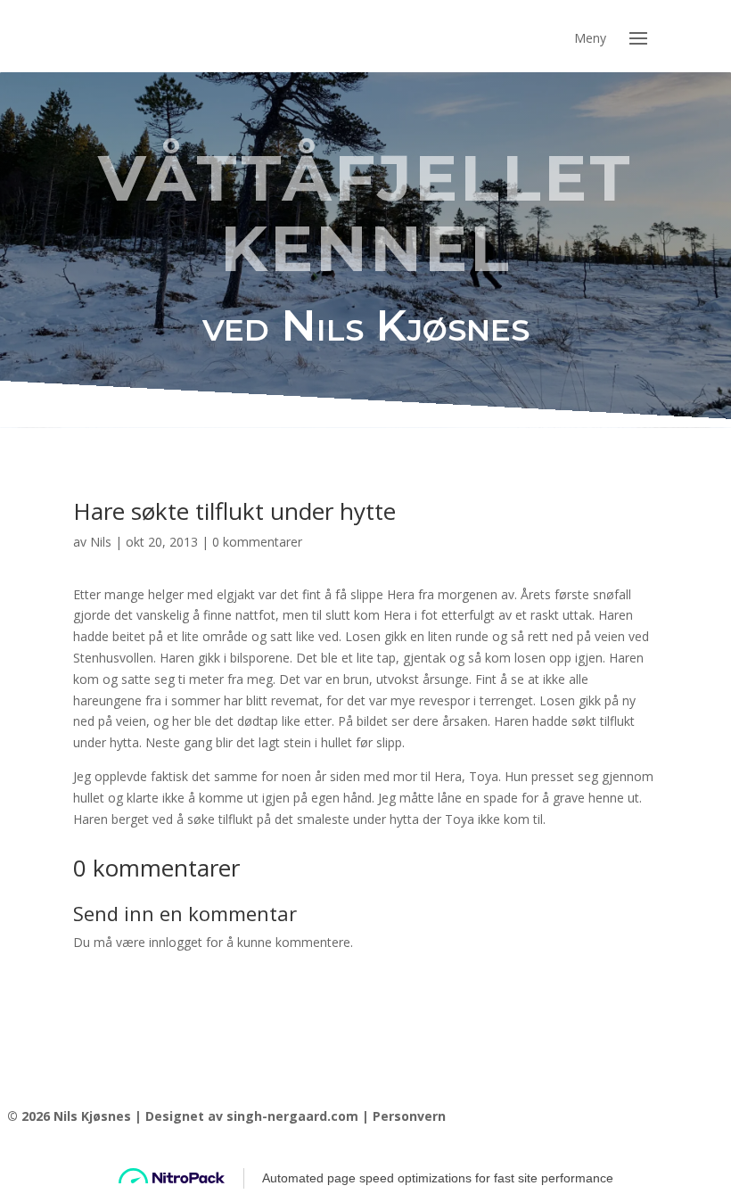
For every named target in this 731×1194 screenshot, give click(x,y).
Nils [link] (100, 541)
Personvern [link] (409, 1116)
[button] (638, 36)
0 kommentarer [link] (257, 541)
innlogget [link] (175, 942)
